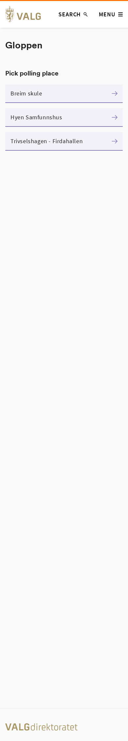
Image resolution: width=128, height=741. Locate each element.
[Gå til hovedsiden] (26, 14)
